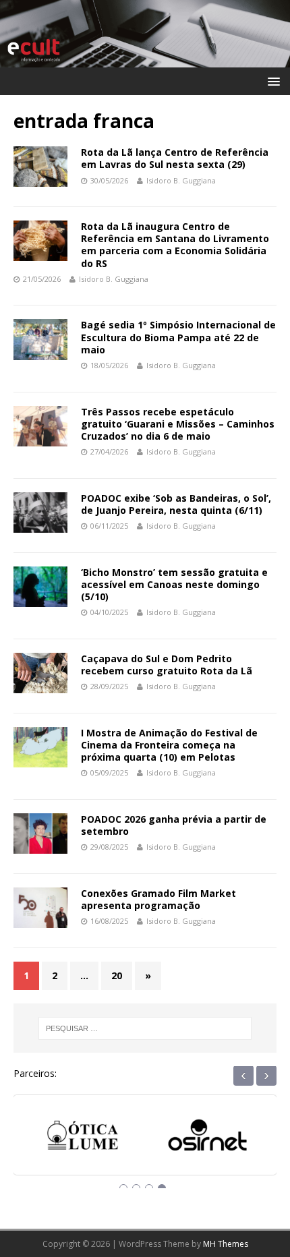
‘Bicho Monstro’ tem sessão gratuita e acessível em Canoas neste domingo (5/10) (174, 584)
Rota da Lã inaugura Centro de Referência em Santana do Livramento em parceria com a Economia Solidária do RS (175, 245)
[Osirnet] (158, 1140)
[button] (271, 80)
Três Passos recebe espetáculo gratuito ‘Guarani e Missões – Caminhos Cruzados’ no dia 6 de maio (177, 423)
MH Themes (225, 1244)
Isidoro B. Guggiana (181, 180)
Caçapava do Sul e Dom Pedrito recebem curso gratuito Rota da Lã (166, 664)
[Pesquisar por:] (145, 1028)
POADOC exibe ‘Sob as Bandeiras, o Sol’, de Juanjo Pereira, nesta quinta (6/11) (176, 504)
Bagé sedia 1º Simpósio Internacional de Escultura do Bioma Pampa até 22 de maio (178, 336)
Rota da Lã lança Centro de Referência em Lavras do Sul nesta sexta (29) (174, 158)
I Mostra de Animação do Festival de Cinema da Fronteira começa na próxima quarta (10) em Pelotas (169, 744)
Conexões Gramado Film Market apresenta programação (158, 899)
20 (116, 975)
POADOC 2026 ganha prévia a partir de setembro (173, 825)
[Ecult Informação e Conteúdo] (145, 59)
